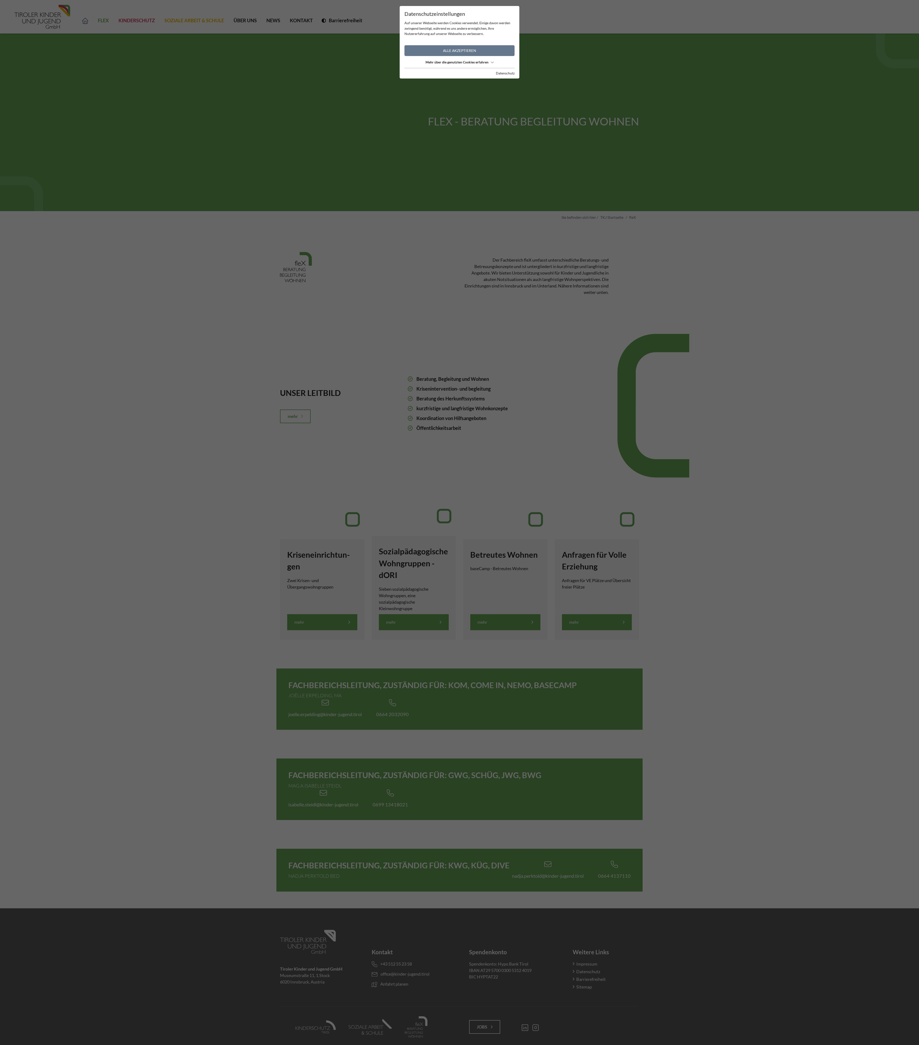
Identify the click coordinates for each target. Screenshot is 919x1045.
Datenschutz (505, 73)
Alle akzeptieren (459, 50)
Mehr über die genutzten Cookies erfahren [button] (457, 62)
